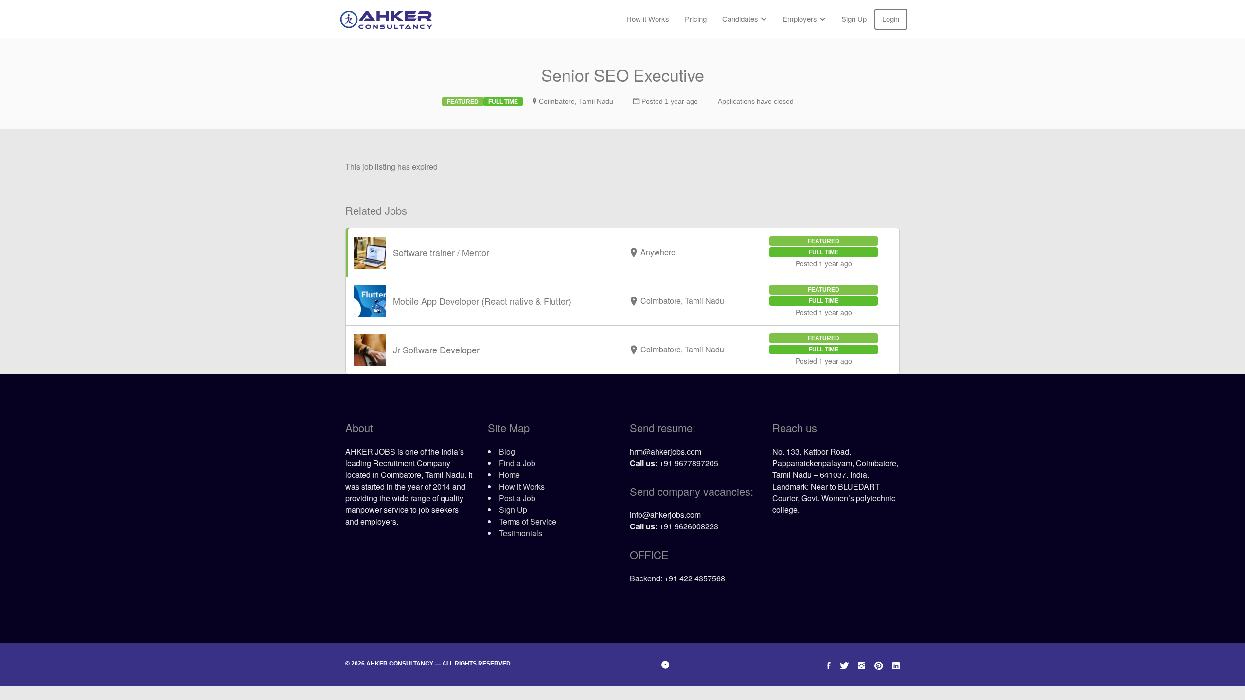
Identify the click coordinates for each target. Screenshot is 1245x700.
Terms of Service (527, 521)
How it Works (647, 19)
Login (890, 19)
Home (509, 474)
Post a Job (517, 498)
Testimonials (520, 533)
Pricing (696, 19)
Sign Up (854, 19)
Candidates (740, 19)
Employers (800, 19)
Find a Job (517, 463)
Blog (507, 451)
